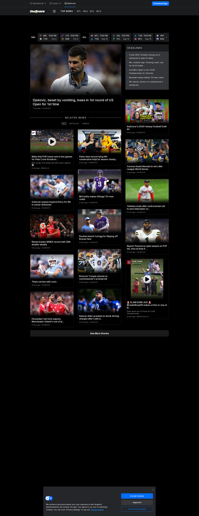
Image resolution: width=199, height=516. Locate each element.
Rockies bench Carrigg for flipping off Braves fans (98, 237)
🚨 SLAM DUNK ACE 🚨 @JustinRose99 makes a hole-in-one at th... (147, 305)
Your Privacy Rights (137, 509)
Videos (85, 123)
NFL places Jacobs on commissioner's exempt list (146, 83)
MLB (98, 11)
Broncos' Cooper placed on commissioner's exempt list (93, 277)
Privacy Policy (97, 510)
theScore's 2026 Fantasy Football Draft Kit (147, 128)
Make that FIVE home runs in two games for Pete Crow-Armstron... (52, 158)
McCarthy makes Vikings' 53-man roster (96, 198)
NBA (85, 11)
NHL (92, 11)
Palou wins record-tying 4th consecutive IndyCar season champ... (98, 158)
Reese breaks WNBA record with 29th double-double (51, 243)
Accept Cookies (137, 496)
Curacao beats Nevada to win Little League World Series (144, 167)
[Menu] (54, 11)
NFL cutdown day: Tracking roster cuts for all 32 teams (146, 64)
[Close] (153, 489)
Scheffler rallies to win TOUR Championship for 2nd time (142, 71)
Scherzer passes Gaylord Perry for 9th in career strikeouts (51, 203)
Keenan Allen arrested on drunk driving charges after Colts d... (99, 317)
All (64, 123)
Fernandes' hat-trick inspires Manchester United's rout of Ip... (48, 320)
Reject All (137, 502)
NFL (79, 11)
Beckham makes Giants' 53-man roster (146, 77)
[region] (99, 501)
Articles (74, 123)
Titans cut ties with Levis (44, 281)
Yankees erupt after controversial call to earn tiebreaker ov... (146, 207)
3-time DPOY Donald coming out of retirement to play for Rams (144, 56)
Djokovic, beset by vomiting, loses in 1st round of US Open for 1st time (73, 102)
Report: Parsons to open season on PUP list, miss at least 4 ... (147, 247)
